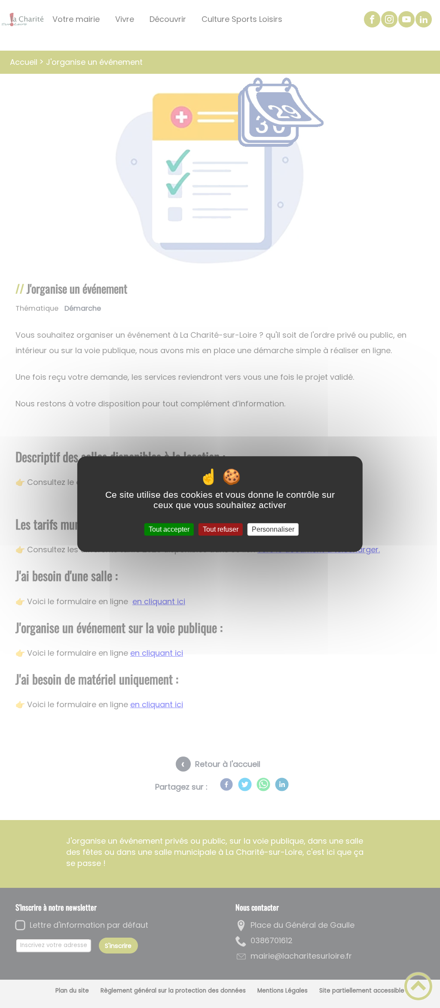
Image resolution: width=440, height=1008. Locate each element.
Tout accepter (169, 529)
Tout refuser (220, 529)
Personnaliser (273, 529)
